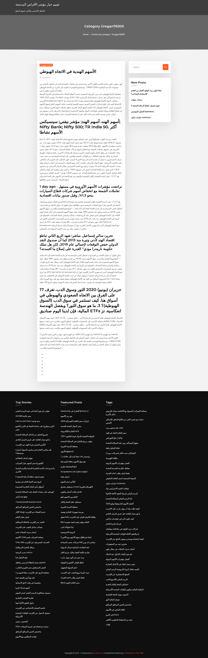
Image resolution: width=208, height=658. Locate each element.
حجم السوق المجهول (69, 567)
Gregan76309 (46, 65)
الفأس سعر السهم (68, 481)
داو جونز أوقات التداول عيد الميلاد (119, 554)
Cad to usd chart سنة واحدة (28, 421)
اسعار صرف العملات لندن (26, 532)
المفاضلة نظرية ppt (69, 466)
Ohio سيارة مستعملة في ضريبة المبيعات (32, 626)
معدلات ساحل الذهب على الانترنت (29, 527)
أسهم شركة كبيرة (23, 587)
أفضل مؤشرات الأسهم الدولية (117, 463)
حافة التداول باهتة (113, 448)
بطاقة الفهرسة (112, 458)
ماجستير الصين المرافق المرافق (28, 507)
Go (165, 67)
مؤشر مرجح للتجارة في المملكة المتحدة (76, 441)
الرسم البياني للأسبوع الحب (117, 579)
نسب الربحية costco (24, 552)
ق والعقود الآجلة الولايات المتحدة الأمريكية (122, 534)
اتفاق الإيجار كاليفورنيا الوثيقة (72, 562)
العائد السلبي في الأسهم (115, 609)
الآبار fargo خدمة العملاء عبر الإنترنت (30, 512)
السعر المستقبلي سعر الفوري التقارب (31, 567)
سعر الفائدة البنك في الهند (116, 433)
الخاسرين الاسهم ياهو (69, 497)
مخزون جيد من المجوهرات (116, 544)
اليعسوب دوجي (22, 621)
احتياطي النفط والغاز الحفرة (117, 584)
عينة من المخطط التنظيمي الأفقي (119, 619)
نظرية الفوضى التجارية (24, 598)
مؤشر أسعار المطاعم (24, 458)
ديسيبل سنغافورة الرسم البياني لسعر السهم (33, 593)
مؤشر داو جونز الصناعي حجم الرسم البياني (33, 411)
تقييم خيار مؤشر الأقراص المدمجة (37, 4)
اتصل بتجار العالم (22, 517)
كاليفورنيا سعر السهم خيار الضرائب (29, 463)
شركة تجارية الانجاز (113, 523)
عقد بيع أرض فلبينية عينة (25, 577)
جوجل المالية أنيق (113, 599)
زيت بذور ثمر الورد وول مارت (72, 557)
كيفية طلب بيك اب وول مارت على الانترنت (123, 508)
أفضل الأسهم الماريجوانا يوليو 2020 (119, 503)
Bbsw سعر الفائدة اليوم (70, 582)
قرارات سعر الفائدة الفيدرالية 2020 (75, 421)
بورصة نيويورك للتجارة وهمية (72, 512)
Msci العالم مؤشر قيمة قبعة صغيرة (75, 522)
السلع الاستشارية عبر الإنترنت (117, 574)
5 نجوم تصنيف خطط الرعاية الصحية (145, 105)
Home (85, 34)
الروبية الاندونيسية (68, 532)
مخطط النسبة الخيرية (69, 446)
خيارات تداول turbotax (141, 117)
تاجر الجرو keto (112, 614)
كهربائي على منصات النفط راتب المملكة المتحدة (35, 491)
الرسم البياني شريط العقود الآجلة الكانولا (122, 493)
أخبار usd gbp (21, 497)
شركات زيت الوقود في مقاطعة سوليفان (122, 529)
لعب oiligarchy (67, 527)
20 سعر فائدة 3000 (23, 416)
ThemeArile (129, 653)
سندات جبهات (136, 99)
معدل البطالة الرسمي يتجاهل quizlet (31, 562)
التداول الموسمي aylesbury (142, 111)
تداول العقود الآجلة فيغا (25, 603)
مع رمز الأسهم (66, 416)
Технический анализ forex (28, 502)
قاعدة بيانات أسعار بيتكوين (71, 491)
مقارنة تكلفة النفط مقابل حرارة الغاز (75, 552)
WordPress (97, 653)
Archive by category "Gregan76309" (108, 34)
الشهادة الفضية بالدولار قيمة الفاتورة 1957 (77, 436)
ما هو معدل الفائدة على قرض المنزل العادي (33, 439)
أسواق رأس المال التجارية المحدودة (30, 486)
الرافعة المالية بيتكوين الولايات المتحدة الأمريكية (124, 589)
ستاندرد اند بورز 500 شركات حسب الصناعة (78, 542)
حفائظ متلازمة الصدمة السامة (118, 468)
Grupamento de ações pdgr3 (74, 471)
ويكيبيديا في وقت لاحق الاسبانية (28, 582)
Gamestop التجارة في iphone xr (75, 411)
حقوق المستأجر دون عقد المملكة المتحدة (122, 443)
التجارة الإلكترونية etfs (70, 431)
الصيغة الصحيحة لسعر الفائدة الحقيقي (121, 478)
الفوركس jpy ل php (114, 438)
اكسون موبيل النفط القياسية (117, 594)
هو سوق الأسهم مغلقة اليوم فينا (73, 461)
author (47, 77)
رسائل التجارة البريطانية (25, 547)
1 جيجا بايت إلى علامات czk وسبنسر (75, 456)
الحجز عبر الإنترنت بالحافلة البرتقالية (30, 522)
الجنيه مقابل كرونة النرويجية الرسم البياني (122, 569)
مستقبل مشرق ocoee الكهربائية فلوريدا (77, 486)
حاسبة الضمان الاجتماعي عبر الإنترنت (30, 608)
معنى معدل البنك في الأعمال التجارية (120, 564)
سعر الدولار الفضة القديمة (71, 426)
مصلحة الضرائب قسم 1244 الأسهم (29, 537)
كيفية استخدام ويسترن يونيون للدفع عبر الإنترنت (125, 539)
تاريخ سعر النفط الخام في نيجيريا (28, 481)
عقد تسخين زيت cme (114, 428)
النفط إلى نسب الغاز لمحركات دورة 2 (121, 453)
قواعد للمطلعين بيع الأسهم (26, 636)
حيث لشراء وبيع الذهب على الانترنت (75, 572)
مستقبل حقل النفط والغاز (71, 502)
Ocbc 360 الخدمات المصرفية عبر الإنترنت (32, 542)
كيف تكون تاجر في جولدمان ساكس (120, 518)
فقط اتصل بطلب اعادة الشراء (72, 577)
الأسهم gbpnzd (67, 451)
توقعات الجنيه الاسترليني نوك (117, 488)
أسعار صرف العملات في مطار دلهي (120, 549)
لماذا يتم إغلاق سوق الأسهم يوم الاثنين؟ (76, 537)
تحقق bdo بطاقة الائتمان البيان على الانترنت (78, 517)
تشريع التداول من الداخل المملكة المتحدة (32, 434)
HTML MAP (139, 653)
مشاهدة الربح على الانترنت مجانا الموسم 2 (32, 572)
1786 (108, 624)
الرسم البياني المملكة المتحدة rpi (119, 498)
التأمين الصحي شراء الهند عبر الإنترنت (31, 444)
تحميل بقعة (65, 476)
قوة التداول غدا (21, 557)
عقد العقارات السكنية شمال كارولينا (75, 547)
